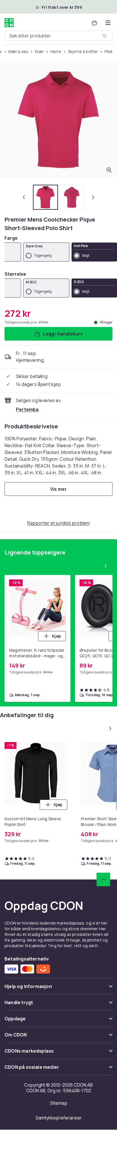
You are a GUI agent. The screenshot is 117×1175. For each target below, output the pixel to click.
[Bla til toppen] (103, 879)
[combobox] (58, 36)
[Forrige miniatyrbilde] (24, 197)
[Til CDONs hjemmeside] (9, 22)
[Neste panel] (105, 566)
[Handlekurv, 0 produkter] (94, 22)
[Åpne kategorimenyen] (108, 22)
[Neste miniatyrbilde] (93, 197)
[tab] (45, 197)
